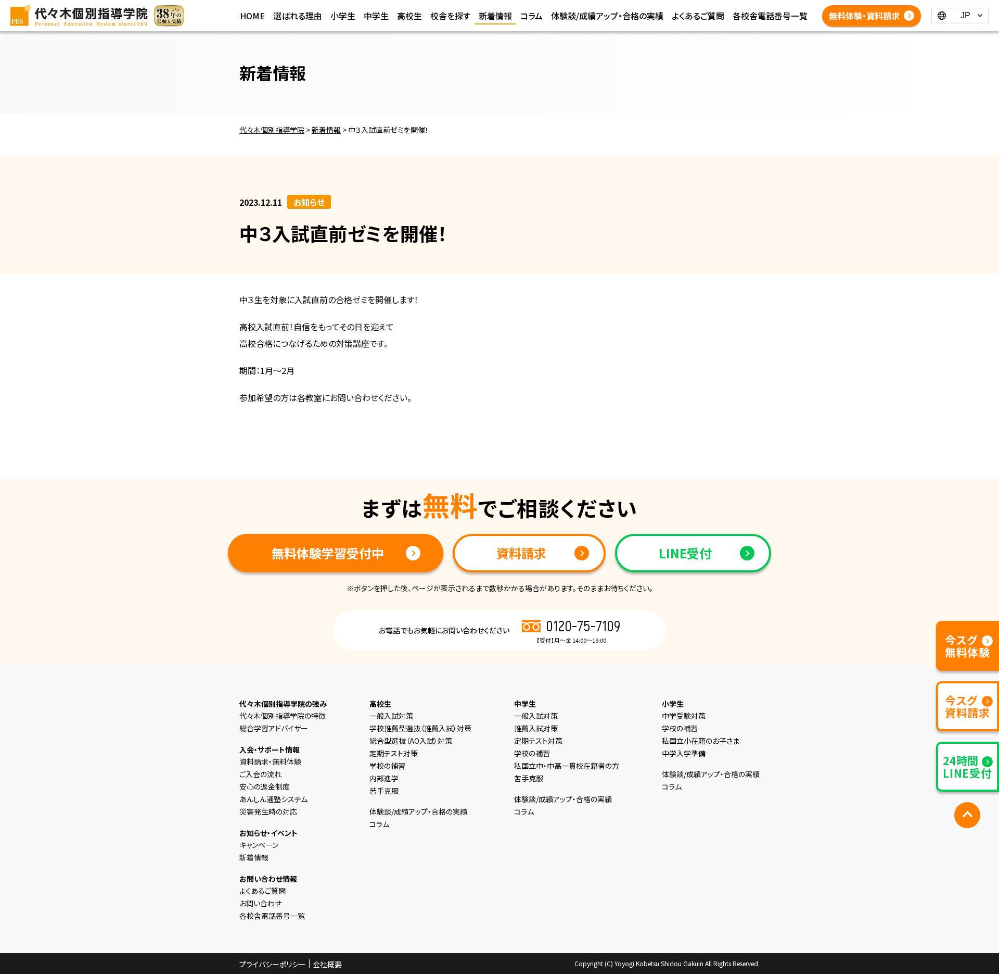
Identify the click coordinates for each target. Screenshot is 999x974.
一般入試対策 (391, 715)
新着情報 (495, 15)
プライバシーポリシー (272, 964)
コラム (531, 15)
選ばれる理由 (297, 15)
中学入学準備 (684, 753)
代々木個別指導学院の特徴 (282, 715)
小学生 (342, 15)
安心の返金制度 (264, 786)
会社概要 (327, 964)
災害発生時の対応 (268, 811)
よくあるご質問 (698, 15)
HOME (252, 15)
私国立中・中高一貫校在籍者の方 (566, 765)
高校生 (409, 15)
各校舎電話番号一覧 (770, 15)
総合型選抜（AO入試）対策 (410, 740)
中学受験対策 (684, 715)
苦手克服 (384, 790)
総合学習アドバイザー (273, 728)
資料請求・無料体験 (270, 761)
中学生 (376, 15)
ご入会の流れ (260, 774)
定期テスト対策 (393, 753)
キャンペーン (258, 845)
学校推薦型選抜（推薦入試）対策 (420, 728)
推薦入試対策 (536, 728)
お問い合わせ (260, 903)
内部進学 (384, 778)
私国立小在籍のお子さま (700, 740)
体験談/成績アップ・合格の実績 (607, 15)
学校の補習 (387, 765)
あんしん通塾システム (273, 799)
